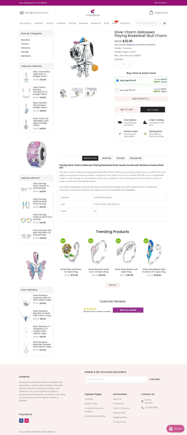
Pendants (25, 48)
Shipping (130, 45)
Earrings (24, 52)
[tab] (36, 40)
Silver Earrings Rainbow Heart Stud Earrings (42, 216)
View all (113, 285)
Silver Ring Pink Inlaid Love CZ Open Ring (99, 270)
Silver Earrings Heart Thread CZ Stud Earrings (41, 185)
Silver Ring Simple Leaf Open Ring (126, 270)
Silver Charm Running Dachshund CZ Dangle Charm (40, 90)
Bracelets (25, 40)
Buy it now (152, 110)
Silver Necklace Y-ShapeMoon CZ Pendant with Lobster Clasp (42, 330)
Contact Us (118, 403)
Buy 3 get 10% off (127, 90)
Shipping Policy (120, 417)
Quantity (118, 59)
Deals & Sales (91, 403)
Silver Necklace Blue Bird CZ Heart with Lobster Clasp (42, 313)
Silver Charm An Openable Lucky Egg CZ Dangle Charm (40, 122)
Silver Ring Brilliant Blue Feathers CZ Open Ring (154, 270)
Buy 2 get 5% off (128, 80)
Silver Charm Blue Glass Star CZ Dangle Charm (41, 74)
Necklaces (26, 56)
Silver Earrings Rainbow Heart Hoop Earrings (40, 201)
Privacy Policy (119, 422)
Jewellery (89, 399)
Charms (25, 44)
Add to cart (126, 109)
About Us (117, 399)
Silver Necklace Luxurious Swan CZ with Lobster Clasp (42, 297)
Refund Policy (119, 412)
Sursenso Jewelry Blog (95, 416)
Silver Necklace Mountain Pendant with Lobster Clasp (42, 344)
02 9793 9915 (151, 407)
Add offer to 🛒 (141, 98)
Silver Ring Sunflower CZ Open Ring (71, 270)
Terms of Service (121, 408)
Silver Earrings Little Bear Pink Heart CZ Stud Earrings (42, 232)
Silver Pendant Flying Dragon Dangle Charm (40, 105)
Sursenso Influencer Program (94, 410)
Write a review (128, 310)
